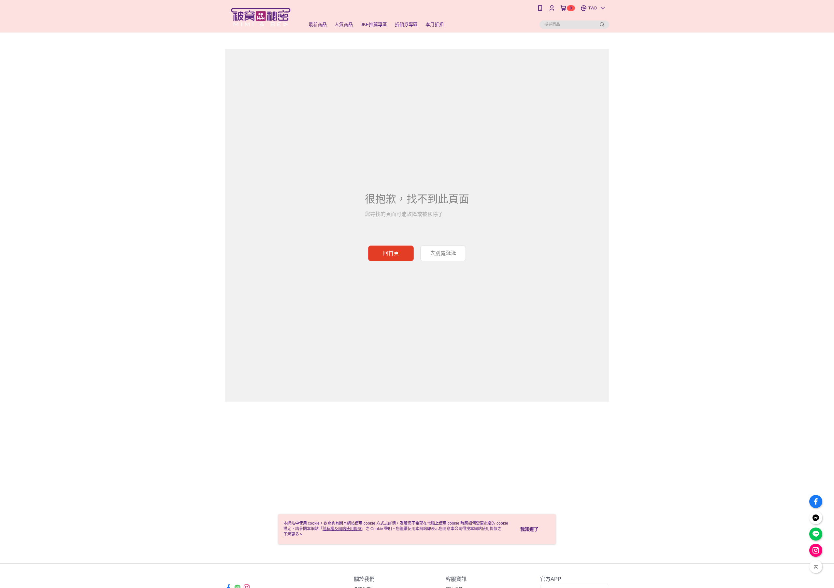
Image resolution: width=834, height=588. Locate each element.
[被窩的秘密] (261, 17)
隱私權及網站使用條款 (342, 529)
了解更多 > (292, 534)
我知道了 (529, 529)
